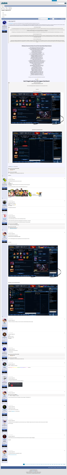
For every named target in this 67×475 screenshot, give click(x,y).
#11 (64, 391)
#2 (64, 178)
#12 (64, 405)
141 (61, 464)
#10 (64, 376)
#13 (64, 419)
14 (50, 464)
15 (52, 464)
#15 (64, 450)
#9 (64, 362)
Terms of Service (59, 467)
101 (59, 464)
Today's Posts (10, 7)
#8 (64, 347)
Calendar (6, 7)
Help (49, 467)
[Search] (65, 3)
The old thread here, (10, 23)
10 (41, 464)
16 (54, 464)
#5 (64, 232)
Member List (3, 7)
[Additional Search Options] (64, 3)
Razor (12, 166)
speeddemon (13, 411)
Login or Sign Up (54, 0)
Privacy (55, 467)
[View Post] (40, 82)
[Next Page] (58, 18)
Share (5, 30)
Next (64, 464)
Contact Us (51, 467)
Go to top (63, 467)
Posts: (3, 186)
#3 (64, 200)
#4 (64, 214)
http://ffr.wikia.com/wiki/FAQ (13, 228)
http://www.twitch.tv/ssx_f (13, 454)
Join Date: (3, 28)
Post (4, 210)
